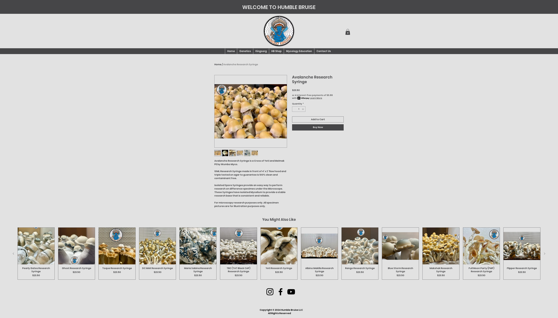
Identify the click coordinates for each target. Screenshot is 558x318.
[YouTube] (291, 291)
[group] (279, 253)
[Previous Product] (13, 253)
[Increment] (303, 109)
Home (217, 64)
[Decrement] (294, 109)
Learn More (316, 98)
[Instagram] (270, 291)
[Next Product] (544, 253)
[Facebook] (280, 291)
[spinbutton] (298, 109)
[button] (347, 32)
